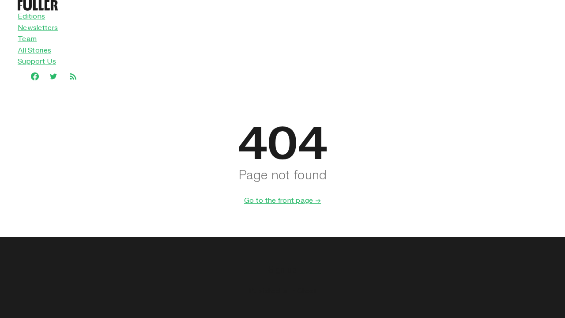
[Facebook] (30, 76)
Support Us (37, 61)
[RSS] (73, 76)
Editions (31, 16)
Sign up (282, 269)
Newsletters (38, 27)
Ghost (306, 290)
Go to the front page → (282, 200)
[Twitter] (53, 76)
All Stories (34, 50)
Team (27, 38)
